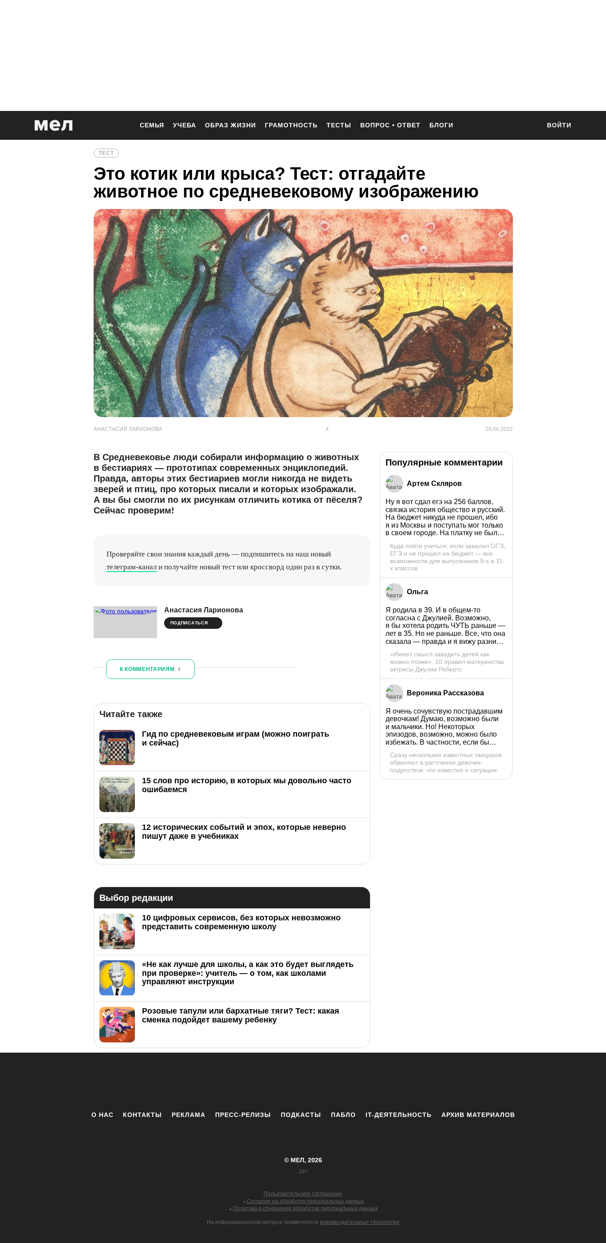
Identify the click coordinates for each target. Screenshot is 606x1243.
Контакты (142, 1114)
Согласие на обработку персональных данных (305, 1201)
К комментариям (150, 669)
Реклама (188, 1114)
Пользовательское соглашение (303, 1194)
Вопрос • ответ (390, 125)
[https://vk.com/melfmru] (279, 1081)
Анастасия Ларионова (203, 610)
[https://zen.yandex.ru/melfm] (254, 1081)
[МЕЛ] (54, 125)
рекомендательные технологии (359, 1222)
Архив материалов (478, 1114)
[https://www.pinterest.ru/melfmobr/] (327, 1081)
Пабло (343, 1114)
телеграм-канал (131, 567)
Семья (152, 125)
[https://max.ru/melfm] (376, 1081)
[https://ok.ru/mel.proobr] (352, 1081)
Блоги (441, 125)
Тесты (339, 125)
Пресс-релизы (243, 1114)
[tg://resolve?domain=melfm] (230, 1081)
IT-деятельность (399, 1114)
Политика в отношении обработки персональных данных (305, 1208)
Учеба (184, 125)
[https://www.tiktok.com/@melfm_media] (303, 1081)
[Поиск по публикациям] (529, 126)
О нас (102, 1114)
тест (106, 153)
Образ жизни (230, 125)
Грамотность (291, 125)
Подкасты (301, 1114)
